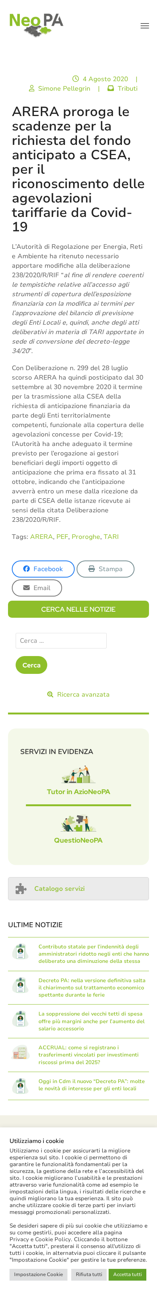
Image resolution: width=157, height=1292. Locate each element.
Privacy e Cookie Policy (40, 1239)
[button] (145, 25)
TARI (111, 536)
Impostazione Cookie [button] (38, 1274)
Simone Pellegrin (64, 88)
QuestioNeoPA (78, 840)
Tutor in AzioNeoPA (78, 791)
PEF (62, 536)
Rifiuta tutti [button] (89, 1274)
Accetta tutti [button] (127, 1274)
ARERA (41, 536)
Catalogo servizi (59, 888)
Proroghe (86, 536)
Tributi (128, 88)
